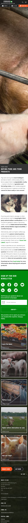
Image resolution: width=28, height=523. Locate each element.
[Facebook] (9, 284)
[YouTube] (22, 284)
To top (23, 474)
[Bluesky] (16, 290)
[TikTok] (9, 290)
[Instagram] (16, 284)
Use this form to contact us (7, 512)
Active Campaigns (5, 521)
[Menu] (25, 2)
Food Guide (16, 261)
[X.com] (3, 284)
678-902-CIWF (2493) (6, 505)
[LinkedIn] (3, 290)
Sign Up (13, 309)
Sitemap (3, 519)
